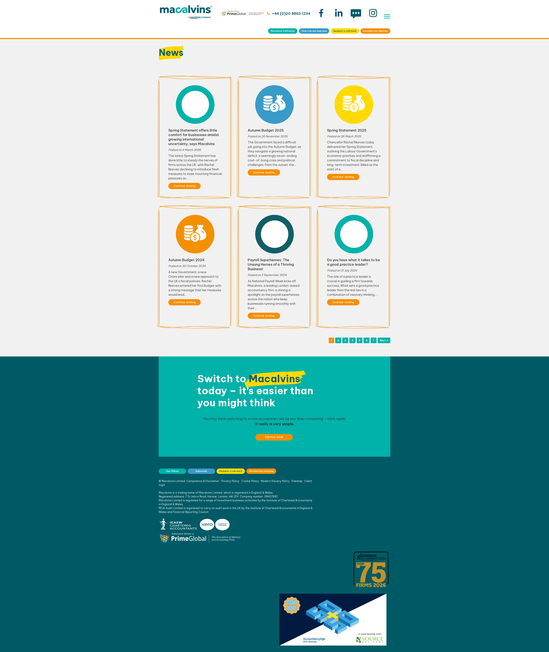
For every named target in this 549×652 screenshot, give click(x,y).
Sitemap (296, 481)
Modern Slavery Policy (275, 481)
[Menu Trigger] (387, 16)
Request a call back (344, 30)
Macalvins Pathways (283, 30)
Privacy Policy (230, 481)
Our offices (172, 471)
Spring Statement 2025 (347, 130)
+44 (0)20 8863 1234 (290, 13)
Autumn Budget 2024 (186, 260)
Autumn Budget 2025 (266, 130)
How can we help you (314, 30)
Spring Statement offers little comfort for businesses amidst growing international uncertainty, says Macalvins (193, 137)
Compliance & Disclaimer (202, 481)
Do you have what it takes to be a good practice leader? (353, 262)
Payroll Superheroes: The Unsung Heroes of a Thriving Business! (271, 264)
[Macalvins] (186, 19)
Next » (384, 340)
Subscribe (201, 471)
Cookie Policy (250, 481)
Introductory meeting (375, 30)
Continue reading (184, 185)
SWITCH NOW (274, 437)
